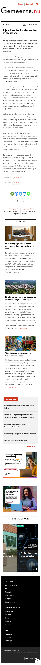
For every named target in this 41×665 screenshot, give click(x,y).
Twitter (7, 618)
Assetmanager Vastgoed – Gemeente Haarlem (20, 434)
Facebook (8, 615)
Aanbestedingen (11, 585)
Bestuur (16, 182)
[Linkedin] (24, 194)
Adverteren (9, 634)
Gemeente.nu (20, 12)
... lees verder (22, 328)
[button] (33, 569)
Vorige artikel (15, 209)
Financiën (8, 592)
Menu (8, 24)
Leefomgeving (10, 602)
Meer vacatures (31, 446)
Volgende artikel (27, 209)
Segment (9, 526)
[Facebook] (16, 194)
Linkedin (8, 621)
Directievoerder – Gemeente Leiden (16, 440)
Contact (20, 4)
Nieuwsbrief (30, 4)
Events (7, 625)
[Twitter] (20, 194)
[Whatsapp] (28, 194)
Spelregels (9, 641)
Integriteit (8, 599)
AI (6, 589)
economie (17, 177)
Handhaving (9, 595)
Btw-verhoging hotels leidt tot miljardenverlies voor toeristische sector (19, 246)
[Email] (12, 194)
